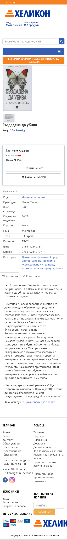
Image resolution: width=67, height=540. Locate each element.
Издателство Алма (33, 197)
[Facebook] (5, 480)
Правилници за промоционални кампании (44, 477)
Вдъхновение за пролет (40, 402)
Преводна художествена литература (38, 262)
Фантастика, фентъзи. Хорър (40, 257)
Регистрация (10, 502)
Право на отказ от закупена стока (45, 463)
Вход (6, 498)
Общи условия (12, 443)
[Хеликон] (27, 10)
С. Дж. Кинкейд (17, 130)
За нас (6, 432)
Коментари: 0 (10, 191)
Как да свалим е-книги (48, 451)
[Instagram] (12, 480)
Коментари (32, 276)
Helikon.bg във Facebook (18, 473)
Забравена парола (14, 506)
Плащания (40, 440)
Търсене (39, 432)
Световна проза (32, 260)
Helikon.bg (10, 2)
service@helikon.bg (14, 469)
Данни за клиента (45, 447)
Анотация (11, 276)
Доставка (39, 443)
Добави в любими (35, 176)
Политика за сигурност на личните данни (17, 461)
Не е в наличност (33, 168)
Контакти (8, 440)
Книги (60, 268)
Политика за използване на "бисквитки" (12, 451)
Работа (7, 436)
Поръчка (39, 436)
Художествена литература (38, 268)
